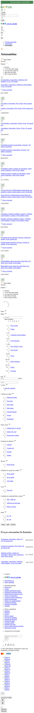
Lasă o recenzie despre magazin (14, 626)
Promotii (7, 611)
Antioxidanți (8, 44)
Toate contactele (9, 582)
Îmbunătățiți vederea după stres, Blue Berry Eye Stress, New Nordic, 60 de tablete (15, 267)
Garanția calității (9, 623)
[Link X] (14, 645)
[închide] (3, 693)
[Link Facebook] (6, 645)
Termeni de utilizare (10, 602)
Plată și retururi (9, 616)
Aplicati (13, 524)
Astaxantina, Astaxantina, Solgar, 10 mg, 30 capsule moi (12, 540)
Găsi (3, 20)
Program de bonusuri (11, 619)
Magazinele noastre (10, 628)
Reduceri (7, 612)
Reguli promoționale (11, 599)
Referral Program (10, 621)
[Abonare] (6, 638)
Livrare (7, 614)
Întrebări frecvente (10, 624)
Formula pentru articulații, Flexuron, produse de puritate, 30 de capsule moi (15, 243)
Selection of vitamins (11, 604)
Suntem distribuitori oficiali (13, 590)
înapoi (3, 524)
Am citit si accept (6, 697)
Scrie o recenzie (7, 90)
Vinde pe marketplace (11, 596)
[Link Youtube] (11, 645)
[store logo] (6, 8)
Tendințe (7, 606)
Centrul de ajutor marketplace (13, 597)
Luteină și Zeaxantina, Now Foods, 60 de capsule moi (17, 108)
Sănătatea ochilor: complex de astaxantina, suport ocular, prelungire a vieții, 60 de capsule (15, 174)
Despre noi (8, 587)
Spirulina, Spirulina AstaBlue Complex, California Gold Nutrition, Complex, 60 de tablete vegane (16, 219)
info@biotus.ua (9, 580)
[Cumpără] (3, 98)
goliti (8, 524)
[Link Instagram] (8, 645)
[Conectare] (2, 28)
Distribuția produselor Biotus (13, 592)
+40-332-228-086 (11, 24)
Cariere (7, 589)
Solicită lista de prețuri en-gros (14, 594)
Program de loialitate (11, 617)
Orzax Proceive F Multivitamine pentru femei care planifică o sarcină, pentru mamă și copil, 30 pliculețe (16, 196)
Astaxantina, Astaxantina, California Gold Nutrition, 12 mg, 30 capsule (11, 562)
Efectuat (4, 709)
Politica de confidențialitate (13, 601)
